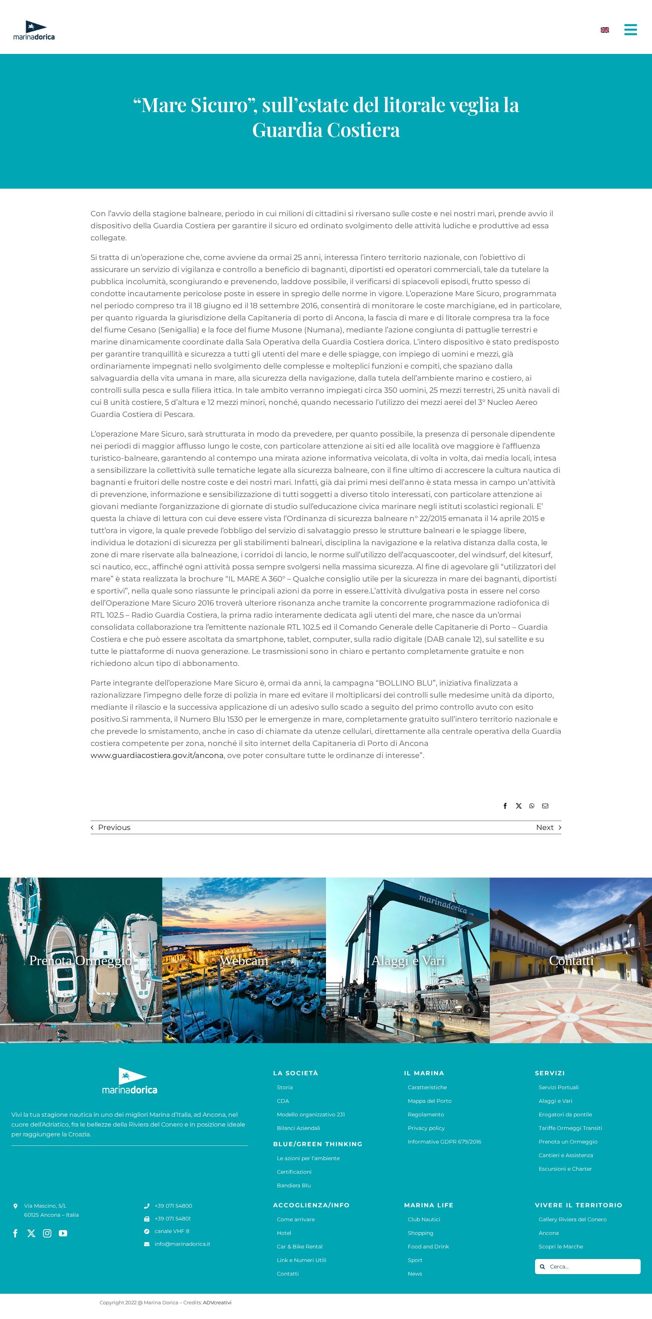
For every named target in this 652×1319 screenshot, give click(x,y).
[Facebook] (505, 806)
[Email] (545, 806)
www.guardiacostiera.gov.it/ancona (157, 755)
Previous (114, 827)
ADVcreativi (217, 1302)
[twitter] (31, 1233)
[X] (519, 806)
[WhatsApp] (532, 806)
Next (545, 827)
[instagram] (47, 1233)
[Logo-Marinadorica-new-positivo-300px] (34, 23)
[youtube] (63, 1233)
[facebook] (15, 1233)
